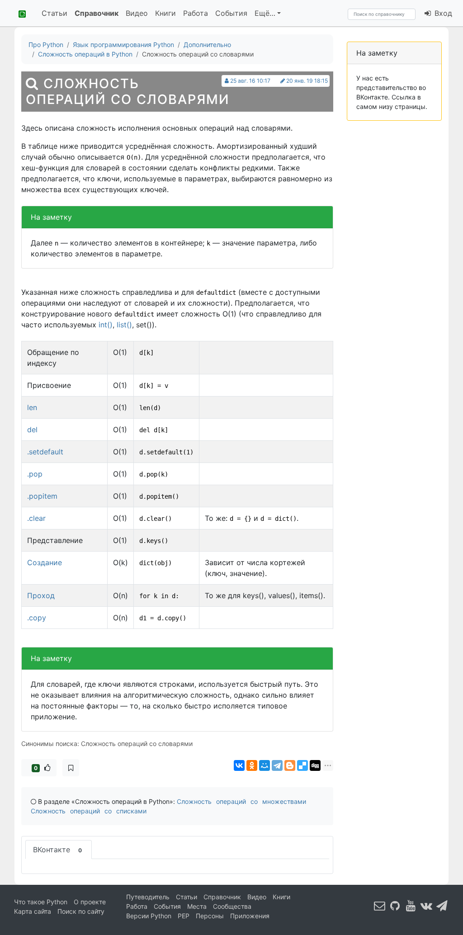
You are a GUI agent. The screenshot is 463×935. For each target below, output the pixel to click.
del (32, 429)
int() (106, 324)
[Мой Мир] (264, 765)
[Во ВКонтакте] (426, 905)
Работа (195, 13)
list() (124, 324)
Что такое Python (40, 902)
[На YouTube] (411, 905)
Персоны (210, 916)
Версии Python (148, 916)
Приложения (249, 916)
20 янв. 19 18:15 (307, 80)
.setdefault (45, 451)
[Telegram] (277, 765)
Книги (165, 13)
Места (197, 906)
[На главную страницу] (19, 13)
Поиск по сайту (80, 911)
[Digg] (315, 765)
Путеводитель (148, 897)
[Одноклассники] (251, 765)
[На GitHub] (395, 905)
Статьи (54, 13)
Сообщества (232, 906)
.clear (36, 518)
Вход (442, 13)
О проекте (90, 902)
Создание (44, 562)
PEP (183, 916)
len (32, 407)
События (231, 13)
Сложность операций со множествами (241, 801)
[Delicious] (302, 765)
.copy (36, 617)
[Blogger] (289, 765)
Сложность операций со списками (88, 811)
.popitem (42, 496)
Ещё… (265, 13)
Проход (41, 595)
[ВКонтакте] (239, 765)
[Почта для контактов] (380, 905)
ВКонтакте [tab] (57, 849)
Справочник (96, 13)
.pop (35, 473)
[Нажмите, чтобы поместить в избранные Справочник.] (70, 767)
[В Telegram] (442, 905)
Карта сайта (32, 911)
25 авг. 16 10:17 (250, 80)
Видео (137, 13)
